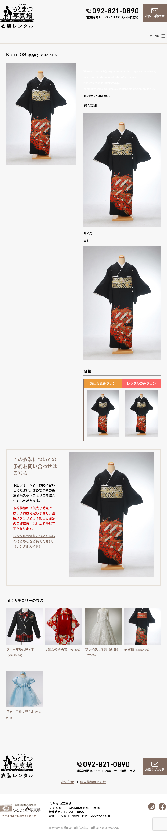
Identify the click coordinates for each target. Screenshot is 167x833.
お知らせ (67, 782)
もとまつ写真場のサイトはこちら (20, 816)
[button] (154, 36)
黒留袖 (137, 649)
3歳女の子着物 (63, 649)
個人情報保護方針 (93, 782)
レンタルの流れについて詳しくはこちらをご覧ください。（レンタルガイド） (34, 541)
